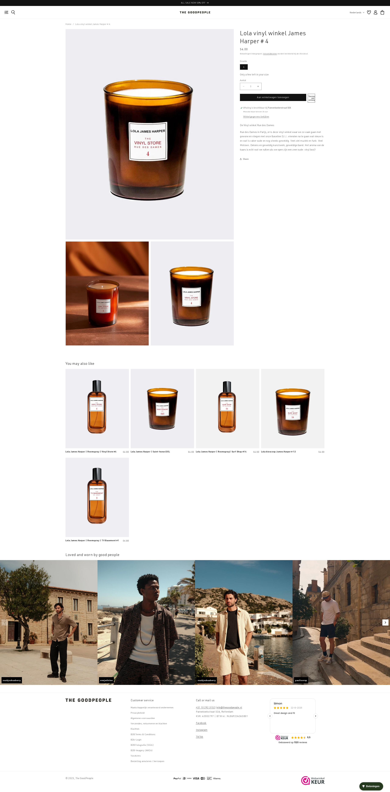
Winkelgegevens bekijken (256, 116)
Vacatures (136, 755)
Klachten (135, 728)
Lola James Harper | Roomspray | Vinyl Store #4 (91, 451)
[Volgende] (385, 622)
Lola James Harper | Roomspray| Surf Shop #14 (221, 451)
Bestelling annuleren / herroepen (147, 761)
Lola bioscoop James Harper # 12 (278, 451)
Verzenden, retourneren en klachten (149, 723)
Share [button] (246, 159)
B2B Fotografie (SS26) (142, 744)
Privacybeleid (138, 712)
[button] (6, 12)
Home (68, 24)
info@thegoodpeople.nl (229, 707)
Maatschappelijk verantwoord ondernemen (152, 707)
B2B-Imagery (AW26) (142, 750)
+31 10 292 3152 (205, 707)
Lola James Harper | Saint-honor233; (150, 451)
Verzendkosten (270, 53)
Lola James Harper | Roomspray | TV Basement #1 (92, 540)
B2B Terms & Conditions (143, 734)
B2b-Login (136, 739)
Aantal (243, 80)
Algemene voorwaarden (143, 718)
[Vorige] (5, 622)
